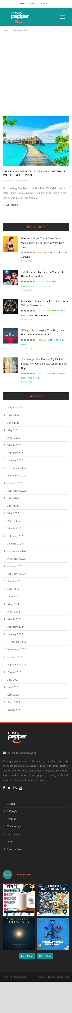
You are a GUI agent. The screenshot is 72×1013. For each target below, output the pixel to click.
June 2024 (13, 596)
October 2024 (15, 566)
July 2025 (13, 498)
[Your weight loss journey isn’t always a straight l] (19, 900)
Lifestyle (44, 286)
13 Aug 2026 (26, 348)
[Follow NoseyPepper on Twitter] (10, 788)
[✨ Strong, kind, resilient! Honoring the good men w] (53, 934)
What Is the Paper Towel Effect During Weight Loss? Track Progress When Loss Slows (42, 243)
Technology (14, 826)
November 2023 (16, 649)
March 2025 (14, 528)
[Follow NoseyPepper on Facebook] (5, 788)
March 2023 (14, 709)
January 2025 (15, 543)
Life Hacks (13, 833)
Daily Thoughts (47, 281)
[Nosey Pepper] (29, 16)
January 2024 (15, 634)
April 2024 (13, 611)
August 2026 (14, 407)
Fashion (11, 818)
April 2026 (13, 437)
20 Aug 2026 (26, 290)
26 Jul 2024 (8, 180)
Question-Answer (38, 315)
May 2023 (13, 694)
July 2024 (13, 588)
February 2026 (15, 452)
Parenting (34, 378)
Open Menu (62, 16)
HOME (23, 4)
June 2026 (13, 422)
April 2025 (13, 520)
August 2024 (14, 581)
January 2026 (15, 460)
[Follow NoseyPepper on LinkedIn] (15, 788)
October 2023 (15, 656)
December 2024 (16, 551)
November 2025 (16, 475)
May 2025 (13, 513)
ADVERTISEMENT (39, 4)
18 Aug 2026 (26, 319)
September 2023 (16, 664)
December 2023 (16, 641)
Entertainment (30, 286)
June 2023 (13, 687)
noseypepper (21, 180)
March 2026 (14, 445)
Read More (11, 205)
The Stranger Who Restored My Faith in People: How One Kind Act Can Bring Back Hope (44, 364)
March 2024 (14, 619)
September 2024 (16, 573)
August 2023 (14, 672)
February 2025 (15, 536)
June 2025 (13, 505)
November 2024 (16, 558)
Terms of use (14, 849)
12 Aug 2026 (26, 382)
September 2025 (16, 490)
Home (5, 30)
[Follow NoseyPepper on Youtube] (21, 788)
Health (51, 252)
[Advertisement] (36, 70)
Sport (10, 841)
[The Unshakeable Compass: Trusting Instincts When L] (19, 934)
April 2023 (13, 702)
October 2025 (15, 483)
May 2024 (13, 604)
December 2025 (16, 467)
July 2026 (13, 415)
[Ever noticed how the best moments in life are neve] (53, 900)
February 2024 (15, 626)
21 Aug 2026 (26, 261)
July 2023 (13, 679)
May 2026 (13, 430)
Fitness (42, 252)
